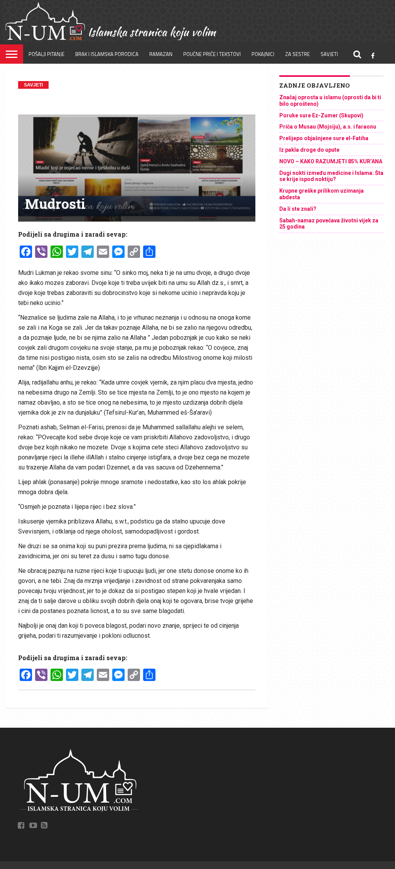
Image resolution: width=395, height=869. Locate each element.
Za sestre (297, 54)
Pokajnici (263, 54)
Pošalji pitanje (46, 54)
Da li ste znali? (297, 209)
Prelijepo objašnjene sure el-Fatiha (323, 138)
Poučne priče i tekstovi (212, 54)
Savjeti (329, 54)
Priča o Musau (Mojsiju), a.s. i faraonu (327, 127)
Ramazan (160, 54)
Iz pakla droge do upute (309, 150)
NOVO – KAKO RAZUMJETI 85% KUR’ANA (330, 161)
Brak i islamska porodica (106, 54)
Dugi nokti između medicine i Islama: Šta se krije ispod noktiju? (331, 176)
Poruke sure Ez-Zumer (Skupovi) (321, 115)
